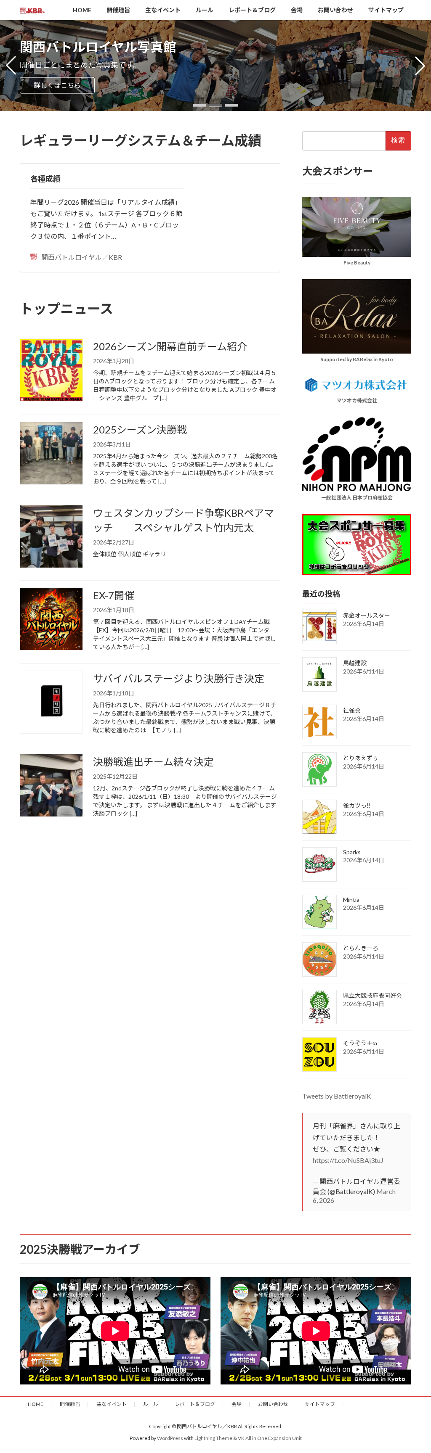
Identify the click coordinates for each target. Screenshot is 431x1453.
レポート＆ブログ (195, 1404)
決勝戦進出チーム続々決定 (153, 762)
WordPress (170, 1438)
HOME (35, 1404)
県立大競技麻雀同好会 (372, 995)
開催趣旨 (70, 1404)
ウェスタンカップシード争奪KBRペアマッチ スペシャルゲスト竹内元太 (183, 520)
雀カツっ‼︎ (356, 805)
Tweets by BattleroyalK (336, 1096)
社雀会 (352, 710)
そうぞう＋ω (360, 1042)
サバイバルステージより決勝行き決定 (178, 678)
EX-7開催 (113, 595)
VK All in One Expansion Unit (270, 1438)
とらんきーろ (360, 947)
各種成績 (45, 178)
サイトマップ (320, 1404)
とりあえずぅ (360, 757)
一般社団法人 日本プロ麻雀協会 (356, 497)
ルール (150, 1404)
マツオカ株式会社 (356, 400)
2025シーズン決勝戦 (140, 429)
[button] (199, 105)
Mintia (351, 899)
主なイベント (111, 1404)
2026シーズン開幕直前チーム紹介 (170, 346)
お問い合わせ (273, 1404)
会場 (236, 1404)
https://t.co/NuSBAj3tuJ (348, 1160)
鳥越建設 (355, 662)
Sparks (352, 852)
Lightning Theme (213, 1438)
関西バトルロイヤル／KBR (81, 257)
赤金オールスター (366, 615)
